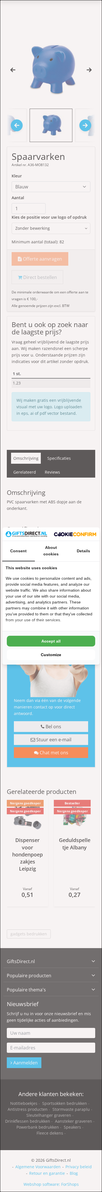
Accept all (51, 641)
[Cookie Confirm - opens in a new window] (75, 534)
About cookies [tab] (51, 550)
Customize (51, 654)
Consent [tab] (18, 551)
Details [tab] (83, 551)
